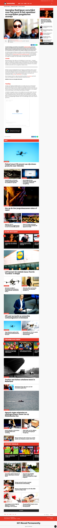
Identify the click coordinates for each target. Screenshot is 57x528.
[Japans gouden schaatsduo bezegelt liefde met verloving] (12, 419)
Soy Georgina (29, 76)
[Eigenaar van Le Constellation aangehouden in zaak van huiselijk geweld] (12, 213)
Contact (51, 518)
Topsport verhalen (21, 6)
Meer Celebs (48, 43)
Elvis (14, 74)
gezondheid (6, 205)
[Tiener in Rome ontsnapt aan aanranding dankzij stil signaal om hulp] (30, 213)
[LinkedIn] (48, 514)
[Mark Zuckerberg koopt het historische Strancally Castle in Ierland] (41, 29)
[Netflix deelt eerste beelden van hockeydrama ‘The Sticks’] (26, 342)
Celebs (21, 241)
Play (22, 3)
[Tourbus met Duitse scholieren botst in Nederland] (21, 358)
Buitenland (6, 161)
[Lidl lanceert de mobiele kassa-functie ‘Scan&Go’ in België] (21, 250)
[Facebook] (44, 514)
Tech (28, 3)
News (19, 3)
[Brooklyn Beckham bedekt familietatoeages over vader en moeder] (26, 234)
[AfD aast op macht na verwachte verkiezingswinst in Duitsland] (21, 294)
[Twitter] (46, 514)
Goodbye (18, 518)
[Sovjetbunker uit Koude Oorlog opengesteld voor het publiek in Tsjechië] (12, 169)
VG (5, 41)
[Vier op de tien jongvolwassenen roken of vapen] (21, 187)
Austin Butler (19, 74)
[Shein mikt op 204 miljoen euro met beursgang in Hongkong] (30, 419)
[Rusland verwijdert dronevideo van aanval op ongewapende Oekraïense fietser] (12, 277)
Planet (25, 3)
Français (52, 0)
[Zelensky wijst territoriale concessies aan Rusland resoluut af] (30, 277)
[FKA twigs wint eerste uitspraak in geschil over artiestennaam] (41, 36)
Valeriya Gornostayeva (14, 39)
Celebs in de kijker (7, 6)
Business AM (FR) (13, 518)
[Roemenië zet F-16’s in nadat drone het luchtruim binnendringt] (30, 321)
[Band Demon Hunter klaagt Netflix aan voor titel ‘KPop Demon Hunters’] (11, 342)
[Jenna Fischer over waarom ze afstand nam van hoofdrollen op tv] (11, 234)
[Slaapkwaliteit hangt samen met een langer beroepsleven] (30, 493)
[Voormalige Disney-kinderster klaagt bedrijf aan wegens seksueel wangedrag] (30, 169)
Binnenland (6, 269)
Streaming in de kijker (14, 6)
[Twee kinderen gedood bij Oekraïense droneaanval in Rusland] (12, 321)
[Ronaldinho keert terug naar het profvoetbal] (26, 446)
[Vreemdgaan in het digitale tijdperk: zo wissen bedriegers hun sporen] (12, 493)
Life (31, 3)
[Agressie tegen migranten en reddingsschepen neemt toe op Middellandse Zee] (21, 391)
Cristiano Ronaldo (27, 46)
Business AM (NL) (7, 518)
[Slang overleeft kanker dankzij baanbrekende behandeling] (9, 480)
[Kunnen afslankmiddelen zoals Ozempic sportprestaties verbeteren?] (11, 446)
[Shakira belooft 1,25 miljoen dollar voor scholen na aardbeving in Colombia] (41, 39)
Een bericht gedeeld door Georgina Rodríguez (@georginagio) (17, 125)
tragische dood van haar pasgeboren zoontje (21, 54)
